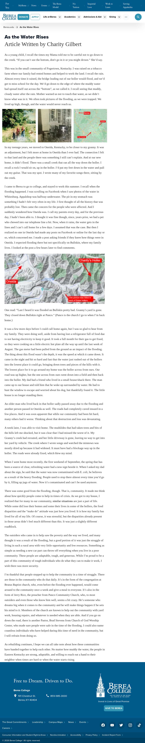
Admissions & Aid (92, 16)
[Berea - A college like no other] (113, 685)
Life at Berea (49, 16)
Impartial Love (91, 5)
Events (44, 5)
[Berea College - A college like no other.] (9, 17)
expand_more (59, 17)
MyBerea (22, 5)
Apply (35, 17)
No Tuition (76, 5)
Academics (70, 16)
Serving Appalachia (127, 5)
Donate (23, 17)
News (33, 5)
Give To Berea (113, 708)
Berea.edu (8, 27)
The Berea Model (57, 5)
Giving (112, 16)
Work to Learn (109, 5)
